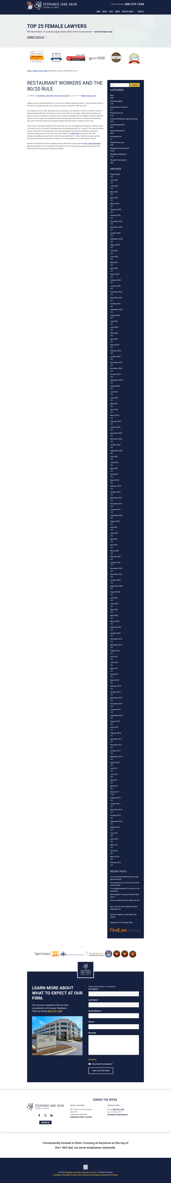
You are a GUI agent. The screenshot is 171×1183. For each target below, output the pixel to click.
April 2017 (114, 786)
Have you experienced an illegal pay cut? (125, 900)
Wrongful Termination (118, 160)
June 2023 (114, 398)
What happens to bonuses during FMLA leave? (124, 895)
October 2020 (115, 580)
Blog (111, 11)
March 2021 (114, 551)
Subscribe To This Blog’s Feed (121, 922)
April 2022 (114, 474)
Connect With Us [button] (35, 37)
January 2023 (115, 427)
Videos (117, 11)
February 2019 (115, 686)
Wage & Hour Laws (88, 96)
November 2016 (116, 810)
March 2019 (114, 680)
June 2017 (114, 774)
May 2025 (114, 262)
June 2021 (114, 533)
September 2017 (116, 757)
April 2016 (114, 851)
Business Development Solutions (96, 1175)
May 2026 (114, 192)
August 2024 (115, 315)
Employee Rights (116, 101)
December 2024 (116, 292)
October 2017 (115, 751)
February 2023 (115, 421)
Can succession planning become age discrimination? (124, 878)
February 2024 (115, 351)
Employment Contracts (118, 107)
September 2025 (116, 239)
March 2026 (114, 204)
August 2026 (115, 174)
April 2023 (114, 410)
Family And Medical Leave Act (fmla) (123, 119)
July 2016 (114, 833)
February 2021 (115, 557)
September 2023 (116, 380)
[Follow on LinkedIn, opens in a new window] (51, 1115)
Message (92, 1033)
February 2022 (115, 486)
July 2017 (114, 768)
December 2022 (116, 433)
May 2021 (114, 539)
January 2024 (115, 357)
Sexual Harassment (117, 125)
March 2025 (114, 274)
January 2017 (115, 804)
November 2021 (116, 504)
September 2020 (116, 586)
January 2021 (115, 562)
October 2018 (115, 709)
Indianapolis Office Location (81, 1117)
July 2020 (114, 598)
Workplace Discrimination (119, 148)
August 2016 (115, 827)
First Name (93, 989)
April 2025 (114, 268)
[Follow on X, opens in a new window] (45, 1115)
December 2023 (116, 362)
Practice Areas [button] (127, 11)
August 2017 (115, 762)
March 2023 (114, 415)
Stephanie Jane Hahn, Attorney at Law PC (53, 96)
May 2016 (114, 845)
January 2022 (115, 492)
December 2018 (116, 698)
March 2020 (114, 621)
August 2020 (115, 592)
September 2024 (116, 309)
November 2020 (116, 574)
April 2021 (114, 545)
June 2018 (114, 727)
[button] (169, 1169)
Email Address (94, 1011)
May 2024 (114, 333)
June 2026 (114, 186)
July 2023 (114, 392)
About (104, 11)
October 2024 (115, 304)
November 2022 (116, 439)
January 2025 (115, 286)
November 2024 (116, 298)
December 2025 (116, 221)
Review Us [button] (45, 1122)
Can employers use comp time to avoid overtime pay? (124, 884)
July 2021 (114, 527)
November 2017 (116, 745)
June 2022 (114, 462)
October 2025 (115, 233)
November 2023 (116, 368)
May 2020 (114, 610)
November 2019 (116, 645)
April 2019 (114, 674)
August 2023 (115, 386)
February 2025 (115, 280)
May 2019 (114, 668)
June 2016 (114, 839)
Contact (140, 11)
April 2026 (114, 198)
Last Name (93, 1000)
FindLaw (114, 1175)
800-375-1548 (134, 4)
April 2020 (114, 615)
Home (98, 11)
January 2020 (115, 633)
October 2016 (115, 815)
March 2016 (114, 857)
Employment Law (116, 113)
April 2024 (114, 339)
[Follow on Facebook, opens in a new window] (39, 1115)
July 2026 (114, 180)
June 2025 (114, 257)
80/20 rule (75, 133)
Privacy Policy (76, 1175)
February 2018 (115, 733)
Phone (91, 1022)
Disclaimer (92, 1059)
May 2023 (114, 404)
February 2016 (115, 862)
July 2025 (114, 251)
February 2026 (115, 209)
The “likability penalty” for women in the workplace (124, 889)
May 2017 (114, 780)
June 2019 (114, 662)
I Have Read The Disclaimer (102, 1064)
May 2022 (114, 468)
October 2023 (115, 374)
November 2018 (116, 704)
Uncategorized (115, 136)
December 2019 (116, 639)
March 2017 (114, 792)
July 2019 (114, 657)
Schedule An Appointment (117, 1114)
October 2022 (115, 445)
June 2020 (114, 604)
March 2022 (114, 480)
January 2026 (115, 215)
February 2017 (115, 798)
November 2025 (116, 227)
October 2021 (115, 509)
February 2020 (115, 627)
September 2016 (116, 821)
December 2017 (116, 739)
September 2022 (116, 451)
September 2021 (116, 515)
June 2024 (114, 327)
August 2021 (115, 521)
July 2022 (114, 457)
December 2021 (116, 498)
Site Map (66, 1175)
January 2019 (115, 692)
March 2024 (114, 345)
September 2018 (116, 715)
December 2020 (116, 568)
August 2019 (115, 651)
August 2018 (115, 721)
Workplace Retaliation (118, 154)
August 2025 (115, 245)
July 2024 (114, 321)
